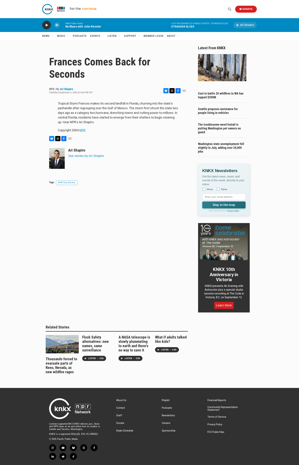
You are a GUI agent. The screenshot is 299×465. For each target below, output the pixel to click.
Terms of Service (216, 417)
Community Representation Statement (222, 408)
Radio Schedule (124, 430)
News (46, 36)
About (171, 36)
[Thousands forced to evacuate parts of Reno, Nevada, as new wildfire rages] (62, 344)
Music (61, 36)
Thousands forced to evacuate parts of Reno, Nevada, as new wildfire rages (61, 365)
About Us (121, 400)
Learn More (224, 305)
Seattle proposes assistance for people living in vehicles (218, 111)
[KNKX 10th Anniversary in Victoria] (224, 242)
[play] (46, 25)
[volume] (57, 25)
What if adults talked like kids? (171, 339)
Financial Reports (216, 400)
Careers (166, 423)
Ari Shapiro (66, 89)
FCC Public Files (215, 432)
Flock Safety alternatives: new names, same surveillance (95, 343)
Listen (112, 36)
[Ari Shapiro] (57, 158)
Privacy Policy (233, 211)
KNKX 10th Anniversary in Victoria (224, 274)
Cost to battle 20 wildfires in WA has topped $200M (220, 95)
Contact (120, 408)
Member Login (153, 36)
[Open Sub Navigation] (52, 36)
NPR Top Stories (66, 182)
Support (130, 36)
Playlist (166, 400)
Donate (247, 9)
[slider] (62, 25)
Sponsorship (168, 430)
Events (95, 36)
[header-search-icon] (229, 9)
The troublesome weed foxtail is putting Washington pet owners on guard (219, 128)
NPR (82, 130)
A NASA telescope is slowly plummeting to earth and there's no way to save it (134, 343)
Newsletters (168, 415)
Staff (119, 415)
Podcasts (80, 36)
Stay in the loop (224, 204)
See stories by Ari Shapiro (86, 156)
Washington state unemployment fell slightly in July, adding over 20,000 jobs (221, 147)
